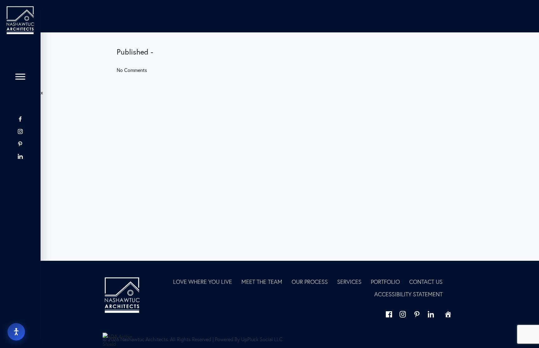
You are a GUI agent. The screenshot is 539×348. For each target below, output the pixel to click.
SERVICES (349, 281)
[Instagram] (20, 131)
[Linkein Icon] (20, 156)
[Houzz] (20, 168)
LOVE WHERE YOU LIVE (202, 281)
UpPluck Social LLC (262, 339)
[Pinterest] (20, 144)
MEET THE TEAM (261, 281)
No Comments (132, 70)
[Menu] (20, 77)
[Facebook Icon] (20, 119)
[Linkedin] (431, 314)
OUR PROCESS (310, 281)
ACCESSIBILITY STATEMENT (408, 294)
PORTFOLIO (385, 281)
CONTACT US (426, 281)
